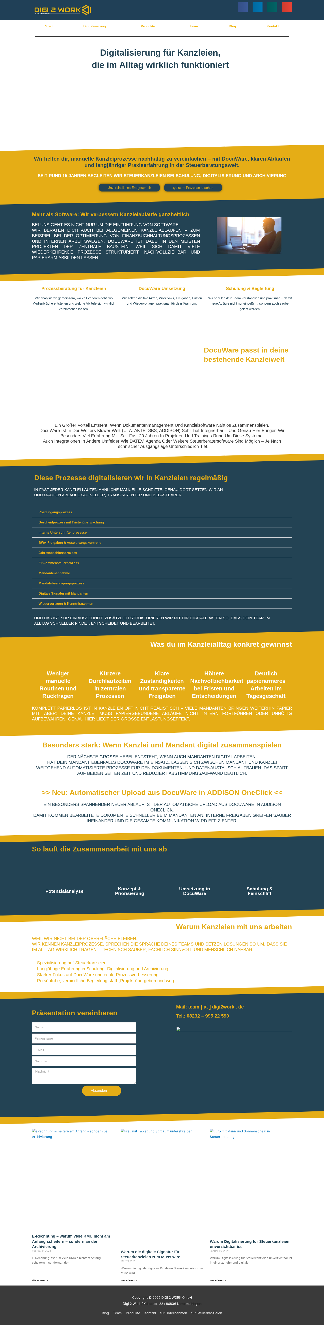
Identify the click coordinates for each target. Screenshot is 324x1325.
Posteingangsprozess (55, 512)
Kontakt (273, 26)
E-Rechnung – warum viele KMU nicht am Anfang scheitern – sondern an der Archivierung (71, 1241)
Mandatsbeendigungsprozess (61, 583)
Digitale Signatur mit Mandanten (63, 593)
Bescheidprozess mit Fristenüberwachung (71, 522)
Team (194, 26)
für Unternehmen (173, 1313)
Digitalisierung (94, 26)
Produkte (148, 26)
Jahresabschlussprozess (58, 553)
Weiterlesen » (40, 1280)
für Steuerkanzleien (206, 1313)
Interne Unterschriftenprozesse (63, 532)
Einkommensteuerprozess (59, 563)
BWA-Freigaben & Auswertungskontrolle (70, 542)
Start (49, 26)
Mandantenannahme (54, 573)
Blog (232, 26)
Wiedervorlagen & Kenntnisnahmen (66, 603)
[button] (243, 7)
